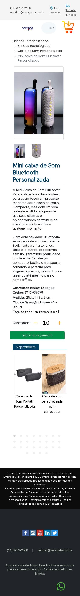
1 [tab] (15, 437)
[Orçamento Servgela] (65, 27)
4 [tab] (35, 437)
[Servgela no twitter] (54, 535)
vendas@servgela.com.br (55, 550)
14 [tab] (47, 443)
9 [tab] (15, 443)
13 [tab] (41, 443)
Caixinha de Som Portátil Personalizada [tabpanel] (24, 401)
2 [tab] (22, 437)
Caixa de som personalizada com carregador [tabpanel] (52, 404)
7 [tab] (54, 437)
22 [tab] (47, 448)
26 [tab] (35, 454)
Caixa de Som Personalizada (40, 51)
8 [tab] (60, 437)
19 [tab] (28, 448)
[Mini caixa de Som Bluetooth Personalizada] (19, 151)
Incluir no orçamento (37, 335)
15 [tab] (54, 443)
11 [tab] (28, 443)
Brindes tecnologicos (34, 46)
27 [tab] (41, 454)
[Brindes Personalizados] (27, 27)
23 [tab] (54, 448)
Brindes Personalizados (30, 41)
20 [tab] (35, 448)
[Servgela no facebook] (25, 535)
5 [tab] (41, 437)
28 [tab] (47, 454)
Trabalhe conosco (71, 12)
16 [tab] (60, 443)
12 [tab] (35, 443)
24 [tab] (60, 448)
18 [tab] (22, 448)
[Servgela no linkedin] (47, 535)
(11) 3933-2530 (17, 550)
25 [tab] (28, 454)
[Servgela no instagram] (33, 535)
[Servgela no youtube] (40, 535)
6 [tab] (47, 437)
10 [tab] (22, 443)
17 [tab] (15, 448)
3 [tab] (28, 437)
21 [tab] (41, 448)
